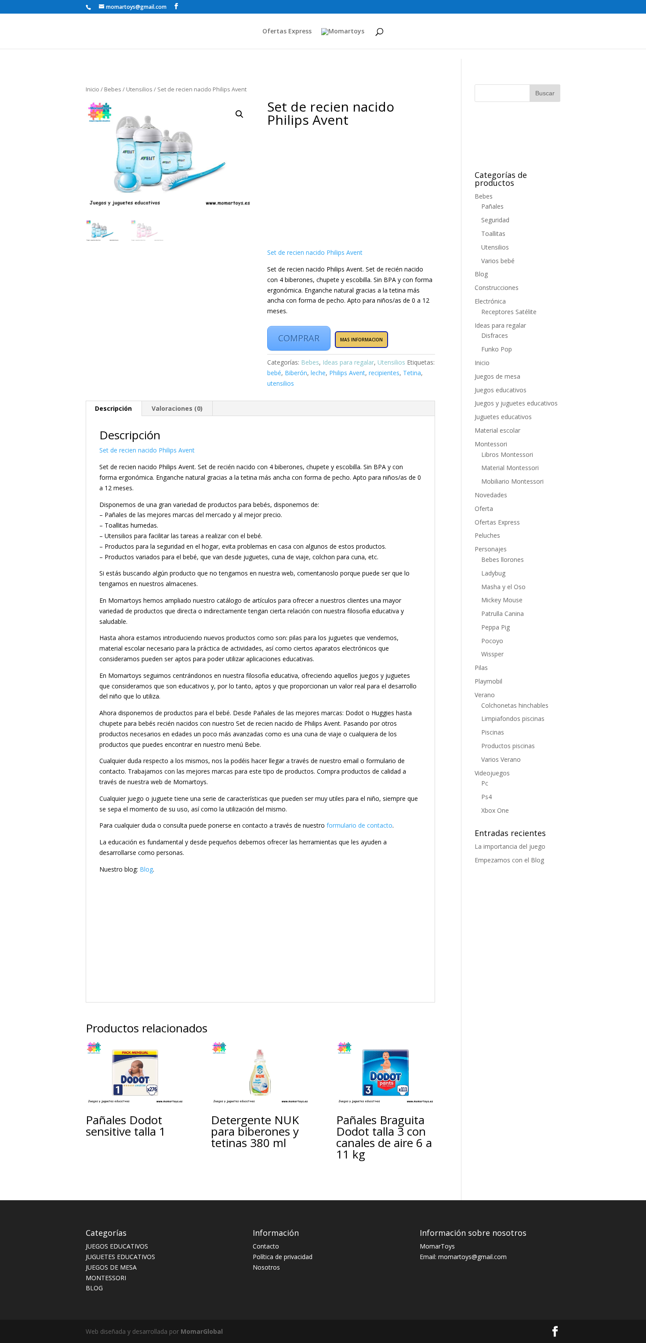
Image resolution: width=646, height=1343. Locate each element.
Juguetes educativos (503, 417)
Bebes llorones (502, 559)
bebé (274, 373)
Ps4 (486, 797)
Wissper (492, 654)
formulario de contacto (359, 825)
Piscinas (492, 732)
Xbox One (495, 810)
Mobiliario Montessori (512, 481)
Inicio (92, 89)
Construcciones (497, 287)
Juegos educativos (500, 390)
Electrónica (490, 301)
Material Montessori (510, 467)
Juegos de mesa (497, 376)
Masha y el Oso (503, 587)
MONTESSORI (106, 1278)
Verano (485, 695)
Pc (484, 783)
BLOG (94, 1288)
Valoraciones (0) (177, 408)
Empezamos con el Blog (509, 860)
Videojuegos (492, 773)
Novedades (491, 495)
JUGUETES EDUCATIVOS (120, 1257)
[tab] (113, 408)
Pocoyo (492, 641)
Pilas (481, 667)
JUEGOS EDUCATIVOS (117, 1246)
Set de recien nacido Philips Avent (315, 252)
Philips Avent (347, 373)
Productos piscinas (508, 746)
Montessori (491, 444)
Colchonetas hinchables (514, 705)
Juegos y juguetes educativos (516, 403)
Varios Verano (501, 759)
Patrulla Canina (502, 613)
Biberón (296, 373)
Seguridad (495, 220)
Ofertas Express (287, 31)
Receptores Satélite (509, 312)
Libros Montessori (507, 454)
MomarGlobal (201, 1331)
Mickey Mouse (502, 600)
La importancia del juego (510, 846)
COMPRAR (298, 338)
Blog (146, 869)
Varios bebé (498, 261)
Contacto (266, 1246)
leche (318, 373)
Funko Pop (496, 349)
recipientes (384, 373)
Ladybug (493, 573)
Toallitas (493, 233)
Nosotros (266, 1267)
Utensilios (139, 89)
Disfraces (494, 335)
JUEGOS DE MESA (111, 1267)
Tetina (412, 373)
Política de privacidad (282, 1257)
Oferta (484, 508)
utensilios (280, 383)
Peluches (487, 535)
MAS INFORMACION (361, 340)
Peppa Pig (495, 627)
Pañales (492, 206)
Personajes (491, 549)
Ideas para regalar (348, 362)
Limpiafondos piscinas (512, 718)
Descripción (113, 408)
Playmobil (488, 681)
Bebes (112, 89)
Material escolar (497, 430)
